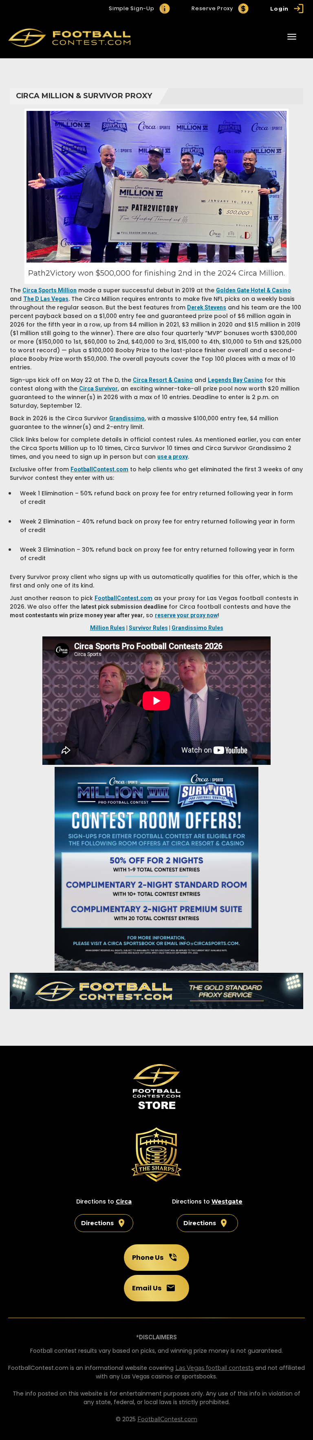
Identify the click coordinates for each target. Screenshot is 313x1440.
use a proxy (172, 456)
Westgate (227, 1201)
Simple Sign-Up (131, 8)
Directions (97, 1223)
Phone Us (147, 1257)
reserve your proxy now (186, 615)
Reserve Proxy (212, 8)
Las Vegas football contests (214, 1368)
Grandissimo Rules (197, 628)
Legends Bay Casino (235, 380)
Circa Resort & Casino (163, 380)
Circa (124, 1201)
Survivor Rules (148, 628)
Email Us (146, 1288)
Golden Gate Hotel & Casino (253, 290)
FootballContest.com (167, 1419)
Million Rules (107, 628)
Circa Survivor (98, 388)
